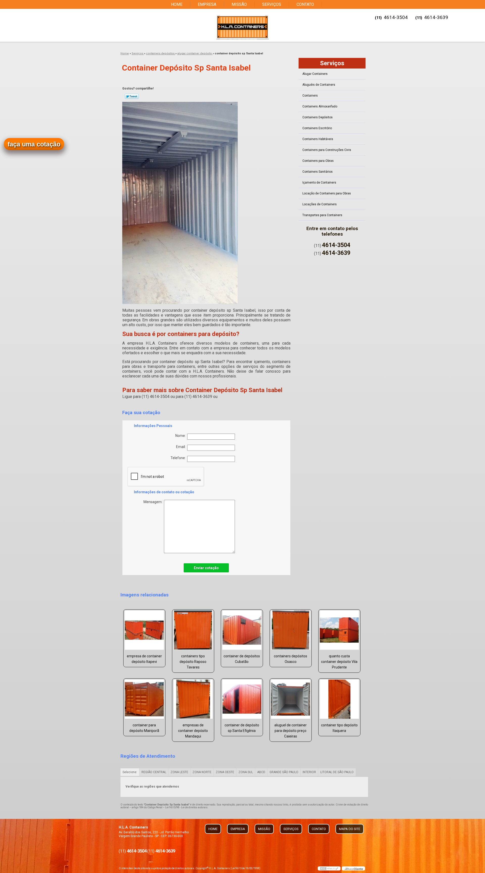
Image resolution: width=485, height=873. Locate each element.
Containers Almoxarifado (319, 106)
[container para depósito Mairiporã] (144, 699)
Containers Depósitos (317, 117)
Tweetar (132, 96)
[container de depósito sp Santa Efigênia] (242, 699)
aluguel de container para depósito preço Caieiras (290, 730)
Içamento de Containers (319, 182)
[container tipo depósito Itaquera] (339, 699)
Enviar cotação (206, 568)
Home (176, 4)
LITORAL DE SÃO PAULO (337, 772)
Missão (239, 4)
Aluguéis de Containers (318, 84)
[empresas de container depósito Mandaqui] (193, 699)
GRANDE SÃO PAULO (284, 772)
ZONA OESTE (225, 772)
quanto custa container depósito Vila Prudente (339, 661)
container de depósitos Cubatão (242, 659)
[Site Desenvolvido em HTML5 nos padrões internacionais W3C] (329, 868)
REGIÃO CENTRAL (153, 772)
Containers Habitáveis (317, 139)
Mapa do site (349, 829)
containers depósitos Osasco (290, 659)
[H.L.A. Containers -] (242, 27)
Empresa (207, 4)
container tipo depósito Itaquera (339, 728)
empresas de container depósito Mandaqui (193, 730)
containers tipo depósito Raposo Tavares (193, 661)
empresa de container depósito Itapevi (144, 659)
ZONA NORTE (201, 772)
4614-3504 (396, 17)
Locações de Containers (319, 204)
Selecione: (130, 772)
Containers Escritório (317, 128)
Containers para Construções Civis (326, 150)
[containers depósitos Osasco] (290, 630)
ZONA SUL (245, 772)
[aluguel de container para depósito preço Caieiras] (290, 699)
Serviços (271, 4)
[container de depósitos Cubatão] (242, 630)
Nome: (181, 436)
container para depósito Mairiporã (144, 728)
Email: (181, 447)
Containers (310, 95)
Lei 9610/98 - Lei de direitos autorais (186, 807)
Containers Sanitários (317, 171)
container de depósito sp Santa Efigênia (242, 728)
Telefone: (179, 458)
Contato (305, 4)
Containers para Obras (318, 161)
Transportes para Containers (322, 215)
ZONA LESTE (179, 772)
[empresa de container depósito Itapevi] (144, 630)
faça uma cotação (34, 144)
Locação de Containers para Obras (326, 193)
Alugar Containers (315, 74)
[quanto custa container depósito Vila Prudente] (339, 630)
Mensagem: (153, 502)
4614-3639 (436, 17)
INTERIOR (309, 772)
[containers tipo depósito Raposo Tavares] (193, 630)
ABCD (261, 772)
